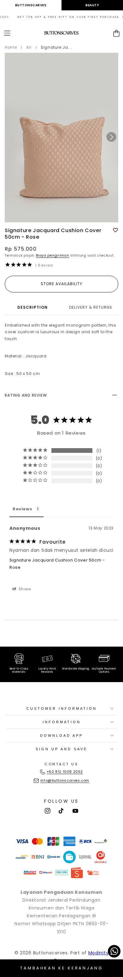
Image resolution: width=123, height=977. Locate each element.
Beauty (92, 5)
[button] (7, 33)
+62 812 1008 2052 (65, 771)
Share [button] (24, 589)
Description (32, 307)
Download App (61, 735)
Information (62, 722)
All (28, 47)
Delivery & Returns (90, 307)
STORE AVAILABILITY (61, 283)
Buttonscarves (31, 5)
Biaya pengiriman (52, 255)
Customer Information (61, 708)
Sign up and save (61, 749)
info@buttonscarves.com (64, 780)
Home (11, 47)
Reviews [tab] (22, 509)
